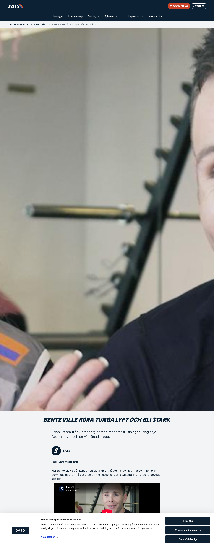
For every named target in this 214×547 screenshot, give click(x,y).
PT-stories (40, 24)
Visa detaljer (48, 537)
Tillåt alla (188, 521)
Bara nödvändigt (188, 539)
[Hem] (15, 6)
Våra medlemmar (18, 24)
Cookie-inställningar (186, 530)
